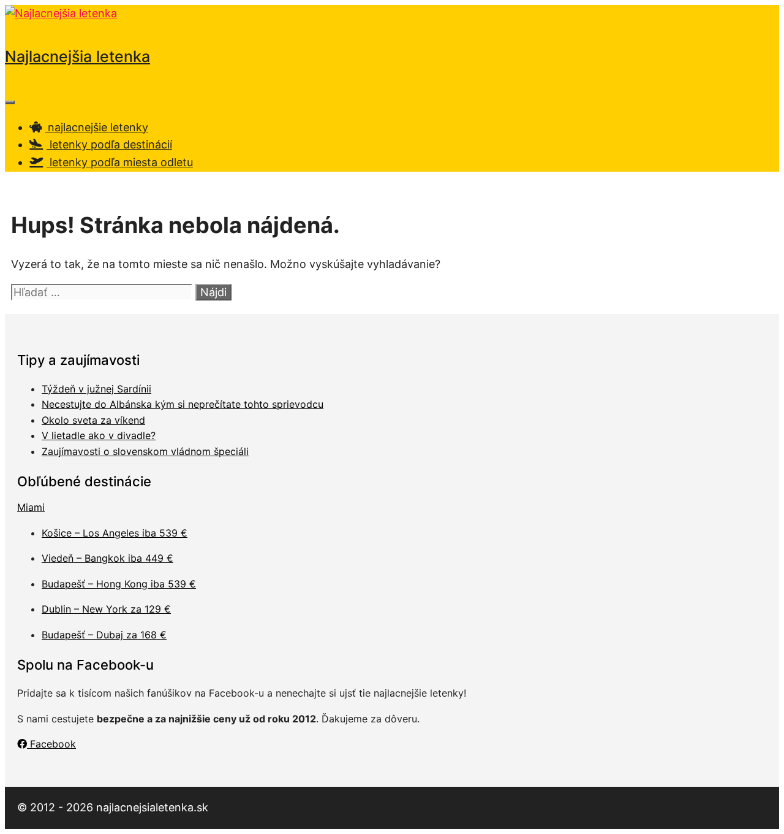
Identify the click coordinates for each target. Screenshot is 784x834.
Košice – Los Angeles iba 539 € (114, 533)
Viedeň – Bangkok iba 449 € (107, 558)
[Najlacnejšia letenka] (61, 13)
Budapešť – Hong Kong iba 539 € (119, 584)
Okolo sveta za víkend (93, 420)
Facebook (51, 744)
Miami (31, 507)
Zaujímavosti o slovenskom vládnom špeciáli (145, 451)
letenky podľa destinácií (109, 144)
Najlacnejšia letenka (77, 56)
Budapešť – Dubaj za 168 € (104, 635)
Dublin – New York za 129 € (106, 609)
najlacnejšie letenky (96, 127)
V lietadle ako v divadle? (99, 435)
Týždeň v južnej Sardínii (96, 389)
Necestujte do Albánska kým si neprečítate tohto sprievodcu (182, 404)
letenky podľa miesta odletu (120, 162)
